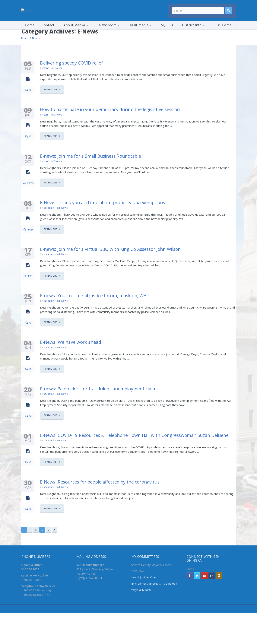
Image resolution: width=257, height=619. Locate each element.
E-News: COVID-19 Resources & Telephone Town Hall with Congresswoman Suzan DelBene (134, 435)
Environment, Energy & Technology (154, 583)
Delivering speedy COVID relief (71, 63)
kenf (46, 68)
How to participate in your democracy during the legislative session (110, 109)
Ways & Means (141, 590)
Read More (51, 89)
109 (30, 229)
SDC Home (222, 25)
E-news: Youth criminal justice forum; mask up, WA (93, 295)
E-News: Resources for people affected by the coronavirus (100, 482)
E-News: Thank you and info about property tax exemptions (102, 202)
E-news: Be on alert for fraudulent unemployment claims (99, 389)
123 (30, 276)
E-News (34, 38)
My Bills (167, 25)
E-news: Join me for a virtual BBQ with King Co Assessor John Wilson (110, 249)
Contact (48, 25)
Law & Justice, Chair (144, 577)
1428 (30, 183)
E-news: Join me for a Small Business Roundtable (90, 156)
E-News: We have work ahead (70, 342)
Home (29, 25)
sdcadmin (49, 207)
